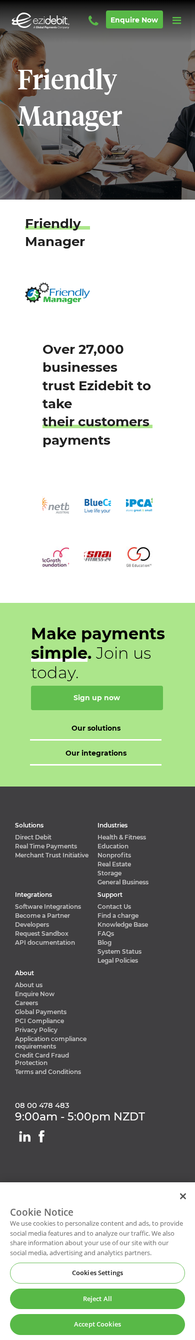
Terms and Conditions (48, 1071)
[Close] (183, 1196)
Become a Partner (42, 915)
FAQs (106, 933)
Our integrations (96, 753)
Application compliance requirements (50, 1042)
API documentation (45, 942)
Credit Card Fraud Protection (42, 1059)
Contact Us (114, 906)
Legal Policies (118, 960)
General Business (123, 882)
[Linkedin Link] (24, 1136)
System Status (120, 951)
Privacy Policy (36, 1030)
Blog (105, 942)
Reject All (97, 1298)
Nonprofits (114, 855)
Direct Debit (33, 837)
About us (28, 985)
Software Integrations (48, 906)
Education (113, 846)
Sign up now (97, 697)
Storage (110, 873)
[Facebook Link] (41, 1136)
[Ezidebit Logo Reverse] (55, 20)
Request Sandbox (41, 933)
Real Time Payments (46, 846)
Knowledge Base (123, 924)
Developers (32, 924)
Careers (26, 1003)
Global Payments (40, 1012)
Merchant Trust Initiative (51, 855)
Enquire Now (34, 994)
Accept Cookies (97, 1324)
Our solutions (96, 728)
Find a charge (118, 915)
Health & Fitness (122, 837)
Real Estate (114, 864)
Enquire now (134, 19)
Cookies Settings (97, 1272)
